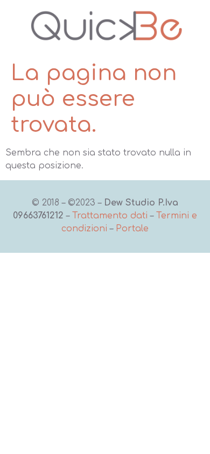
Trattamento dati (110, 216)
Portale (132, 228)
